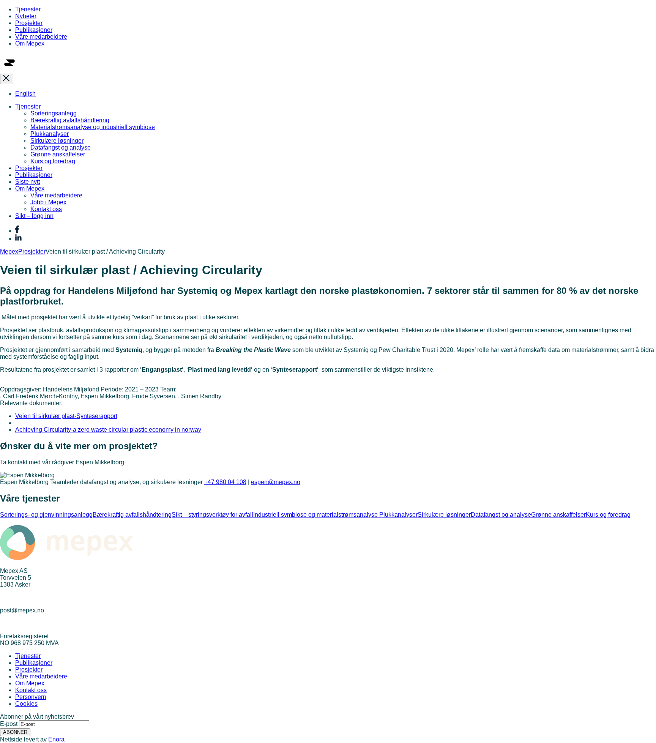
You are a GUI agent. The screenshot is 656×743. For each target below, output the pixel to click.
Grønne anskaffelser (57, 154)
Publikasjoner (33, 30)
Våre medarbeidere (41, 36)
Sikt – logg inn (34, 216)
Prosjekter (29, 23)
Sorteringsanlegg (53, 113)
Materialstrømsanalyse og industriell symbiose (92, 127)
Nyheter (25, 16)
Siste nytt (27, 181)
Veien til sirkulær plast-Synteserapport (66, 416)
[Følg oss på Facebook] (17, 230)
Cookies (26, 703)
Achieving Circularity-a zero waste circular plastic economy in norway (108, 429)
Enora (56, 739)
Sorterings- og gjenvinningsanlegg (46, 514)
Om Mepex (29, 43)
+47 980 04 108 (225, 482)
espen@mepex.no (275, 482)
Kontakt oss (46, 209)
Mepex (9, 251)
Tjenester (28, 9)
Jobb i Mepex (48, 202)
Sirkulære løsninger (57, 140)
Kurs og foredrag (52, 161)
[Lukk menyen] (6, 79)
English (25, 93)
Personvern (30, 697)
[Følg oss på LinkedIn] (18, 238)
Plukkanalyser (49, 134)
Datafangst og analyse (60, 147)
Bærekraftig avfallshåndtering (69, 120)
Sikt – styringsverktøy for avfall (212, 514)
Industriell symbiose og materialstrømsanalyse (316, 514)
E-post (8, 724)
